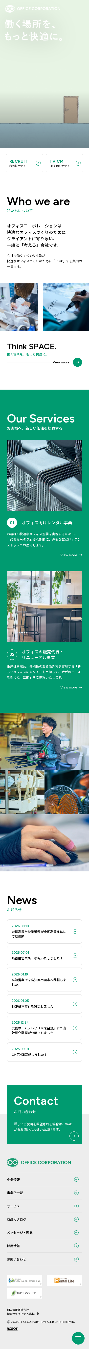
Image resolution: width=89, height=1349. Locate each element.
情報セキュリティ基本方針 (23, 1314)
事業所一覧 (15, 1192)
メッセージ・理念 (20, 1232)
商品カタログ (16, 1219)
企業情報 (13, 1179)
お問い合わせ (16, 1259)
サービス (13, 1206)
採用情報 (13, 1245)
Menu (78, 1338)
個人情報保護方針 (18, 1310)
